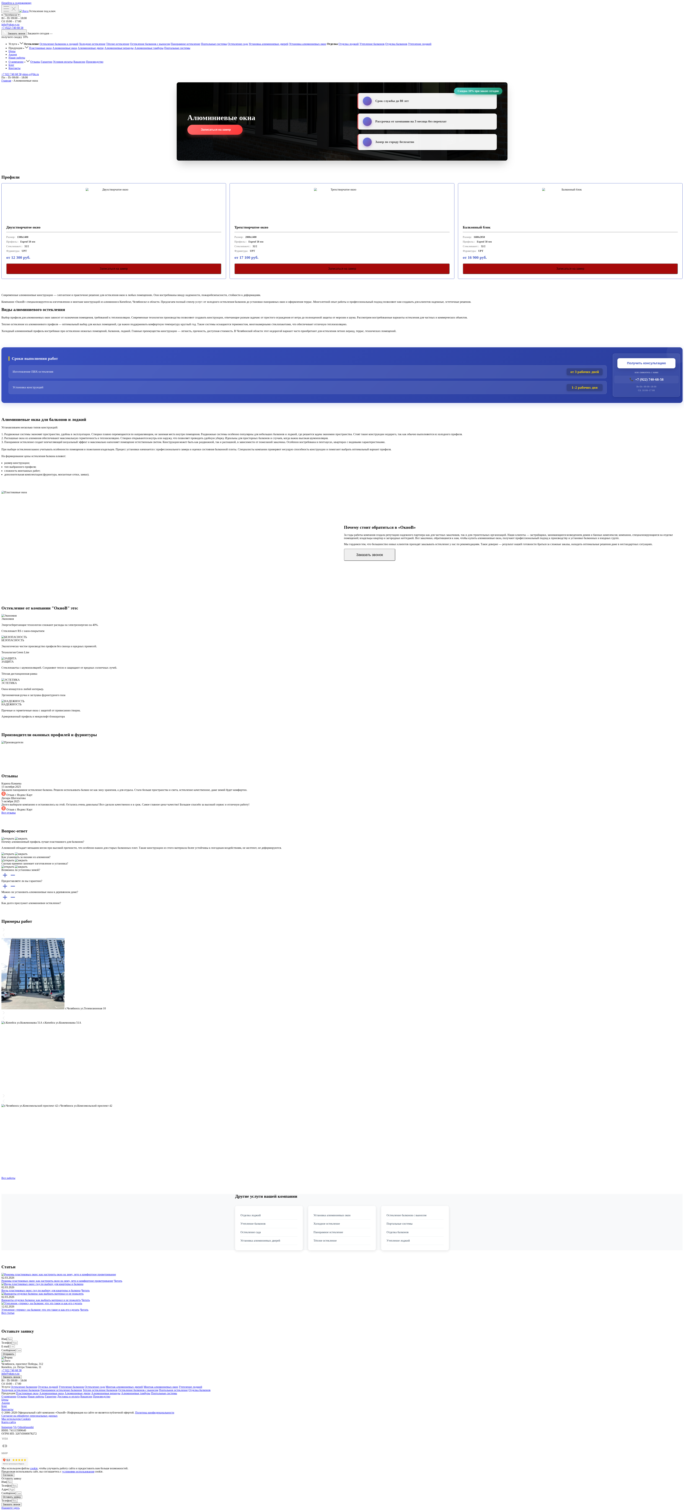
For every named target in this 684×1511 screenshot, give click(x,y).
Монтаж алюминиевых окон (161, 1386)
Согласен (8, 1475)
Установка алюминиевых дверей (268, 43)
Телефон (6, 1342)
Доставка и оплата (68, 1396)
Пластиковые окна (40, 48)
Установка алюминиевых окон (307, 43)
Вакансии (79, 61)
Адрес (5, 1489)
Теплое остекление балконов (100, 1390)
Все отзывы (8, 812)
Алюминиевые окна (64, 48)
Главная (6, 80)
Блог (11, 64)
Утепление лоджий (419, 43)
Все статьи (7, 1312)
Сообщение (8, 1350)
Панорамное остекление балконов (61, 1390)
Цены (12, 51)
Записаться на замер (216, 129)
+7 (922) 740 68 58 (12, 27)
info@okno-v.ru (10, 24)
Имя (4, 1338)
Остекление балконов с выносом (150, 43)
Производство (94, 61)
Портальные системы (214, 43)
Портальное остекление (173, 1390)
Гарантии (46, 61)
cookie (34, 1468)
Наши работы (17, 57)
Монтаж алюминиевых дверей (124, 1386)
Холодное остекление (92, 43)
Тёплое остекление (117, 43)
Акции (13, 54)
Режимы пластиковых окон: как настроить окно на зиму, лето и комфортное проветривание (57, 1280)
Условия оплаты (63, 61)
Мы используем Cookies (16, 1418)
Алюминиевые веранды (119, 48)
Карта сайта (8, 1422)
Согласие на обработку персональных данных (29, 1415)
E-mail (5, 1346)
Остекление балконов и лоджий (59, 43)
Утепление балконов (372, 43)
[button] (10, 1507)
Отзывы (35, 61)
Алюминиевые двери (91, 48)
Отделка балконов (396, 43)
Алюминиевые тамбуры (149, 48)
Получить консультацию (646, 363)
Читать (118, 1280)
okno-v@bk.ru (30, 74)
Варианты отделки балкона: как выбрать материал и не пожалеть (41, 1300)
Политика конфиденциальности (154, 1412)
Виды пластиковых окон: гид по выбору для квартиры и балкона (41, 1290)
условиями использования (78, 1471)
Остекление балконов (24, 1386)
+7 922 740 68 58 (11, 74)
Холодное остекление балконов (20, 1390)
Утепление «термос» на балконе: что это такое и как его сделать (40, 1309)
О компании (16, 61)
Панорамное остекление (185, 43)
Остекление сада (238, 43)
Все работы (8, 1178)
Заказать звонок (369, 555)
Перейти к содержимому (16, 2)
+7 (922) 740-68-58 (646, 379)
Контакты (14, 68)
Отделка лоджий (348, 43)
